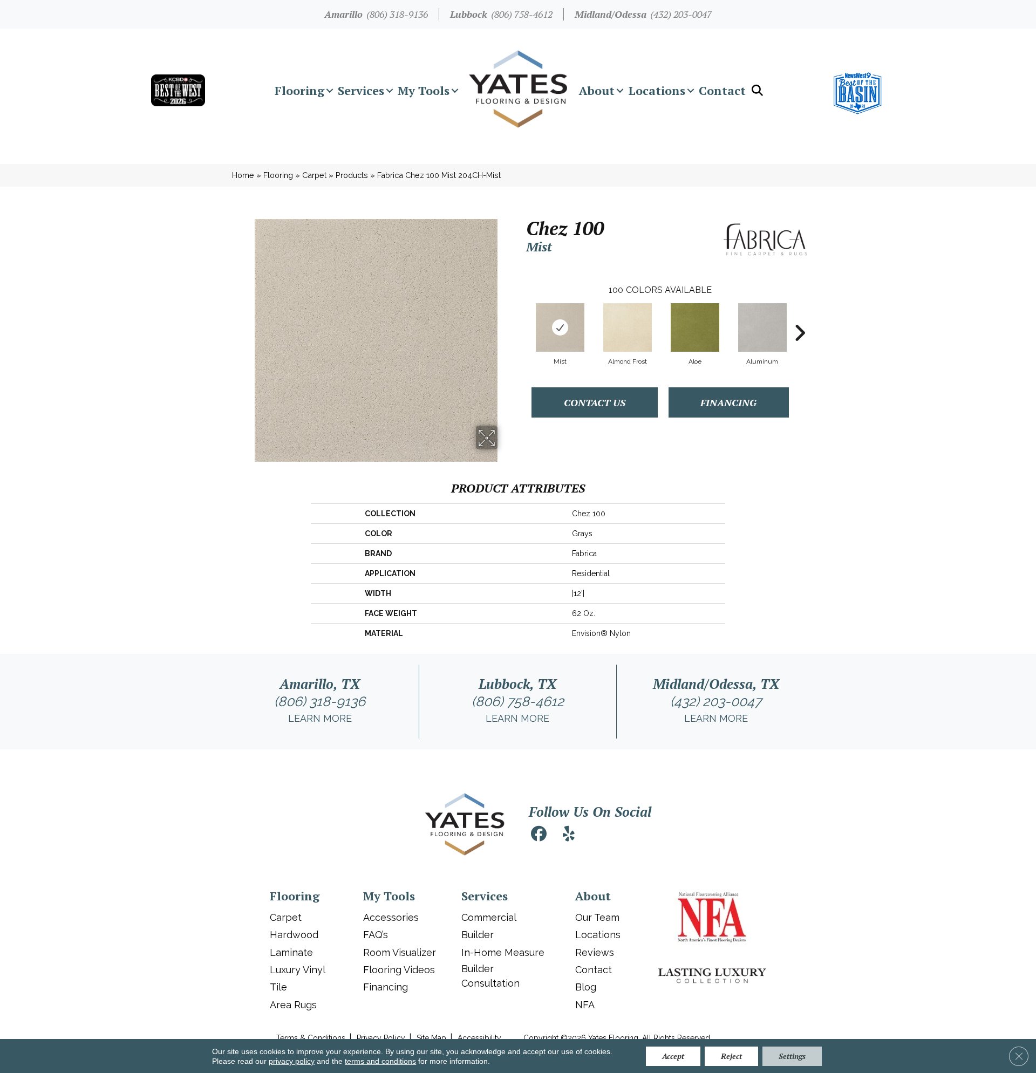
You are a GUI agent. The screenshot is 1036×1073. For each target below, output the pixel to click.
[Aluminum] (762, 327)
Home (243, 175)
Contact (722, 90)
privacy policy (292, 1061)
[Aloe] (695, 327)
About (597, 90)
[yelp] (568, 835)
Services (361, 90)
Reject (731, 1056)
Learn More (320, 718)
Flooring (299, 90)
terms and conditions (380, 1061)
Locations (656, 90)
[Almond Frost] (628, 327)
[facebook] (538, 835)
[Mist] (560, 327)
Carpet (314, 175)
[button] (329, 91)
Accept (673, 1056)
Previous (521, 316)
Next (800, 316)
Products (352, 175)
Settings (792, 1056)
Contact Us (594, 402)
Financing (728, 402)
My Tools (423, 90)
